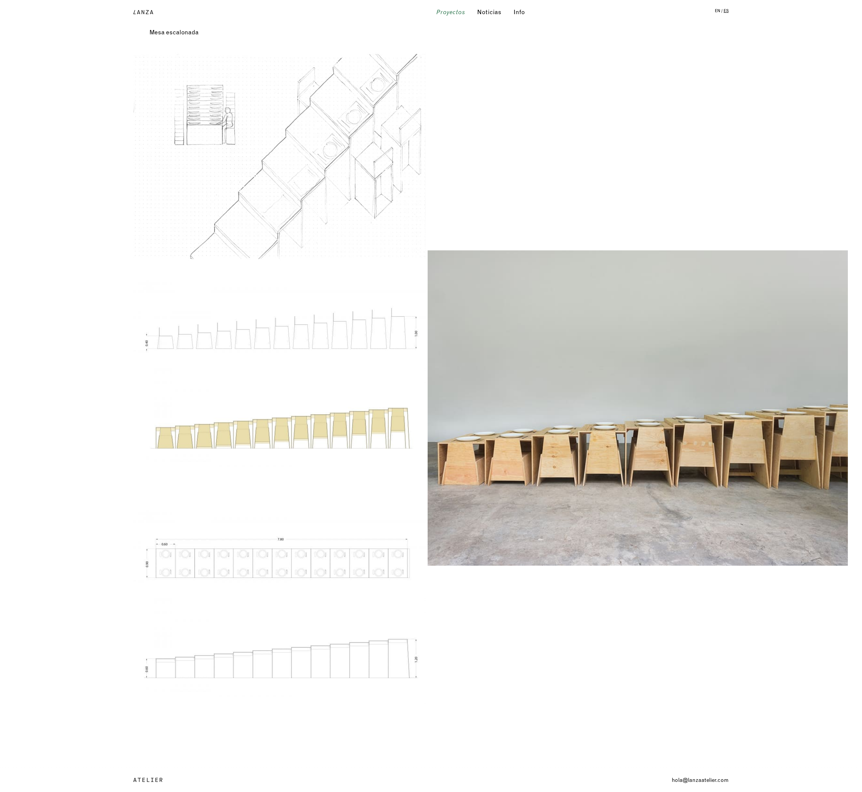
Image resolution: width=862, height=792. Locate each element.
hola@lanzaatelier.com (700, 780)
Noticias (489, 12)
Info (519, 12)
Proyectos (450, 12)
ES (726, 10)
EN (717, 10)
